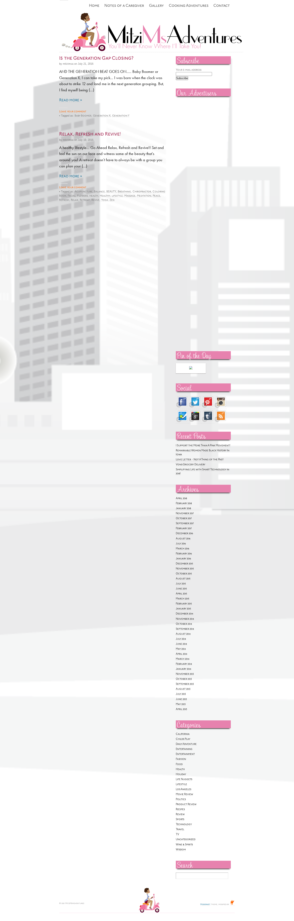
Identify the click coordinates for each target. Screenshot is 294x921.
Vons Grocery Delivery (190, 464)
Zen (112, 200)
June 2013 (181, 699)
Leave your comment (72, 111)
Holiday (181, 774)
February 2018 (184, 503)
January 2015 (183, 608)
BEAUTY (111, 191)
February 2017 (184, 528)
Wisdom (181, 849)
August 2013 (183, 689)
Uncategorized (185, 839)
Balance (99, 191)
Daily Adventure (186, 744)
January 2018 (183, 508)
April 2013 (181, 709)
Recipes (180, 809)
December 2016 (184, 533)
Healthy (105, 196)
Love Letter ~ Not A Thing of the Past (200, 459)
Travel (180, 829)
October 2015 (184, 573)
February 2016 (184, 553)
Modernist (205, 904)
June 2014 (181, 644)
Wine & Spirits (184, 844)
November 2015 (185, 568)
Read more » (70, 100)
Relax (74, 200)
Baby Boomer (83, 116)
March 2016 (182, 548)
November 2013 (185, 674)
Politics (181, 799)
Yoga (104, 200)
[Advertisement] (188, 160)
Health (180, 769)
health (93, 196)
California (183, 734)
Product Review (186, 804)
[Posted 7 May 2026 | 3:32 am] (191, 368)
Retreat (85, 200)
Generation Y (120, 116)
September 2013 (185, 684)
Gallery (156, 6)
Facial (72, 196)
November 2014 (185, 619)
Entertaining (184, 749)
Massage (129, 196)
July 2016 (181, 543)
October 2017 (184, 518)
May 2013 (181, 704)
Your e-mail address (188, 70)
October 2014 (184, 624)
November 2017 (185, 513)
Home (94, 6)
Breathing (124, 191)
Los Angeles (183, 789)
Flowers (82, 196)
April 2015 (181, 593)
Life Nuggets (184, 779)
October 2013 (184, 679)
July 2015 (181, 583)
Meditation (144, 196)
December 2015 (184, 563)
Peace (156, 196)
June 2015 (181, 588)
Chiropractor (142, 191)
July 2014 (181, 639)
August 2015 (183, 578)
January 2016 (183, 558)
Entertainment (185, 754)
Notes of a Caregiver (124, 6)
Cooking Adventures (188, 6)
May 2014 (181, 649)
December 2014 (184, 613)
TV (177, 834)
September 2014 (185, 629)
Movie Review (184, 794)
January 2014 (183, 669)
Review (180, 814)
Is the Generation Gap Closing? (96, 58)
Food (179, 764)
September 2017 (185, 523)
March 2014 (182, 659)
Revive (95, 200)
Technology (184, 824)
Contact (221, 6)
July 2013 (181, 694)
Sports (180, 819)
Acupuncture (83, 191)
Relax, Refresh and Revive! (90, 134)
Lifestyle (181, 784)
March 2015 (182, 598)
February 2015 (184, 603)
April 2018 (181, 498)
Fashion (181, 759)
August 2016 (183, 538)
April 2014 (181, 654)
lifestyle (117, 196)
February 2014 (184, 664)
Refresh (64, 200)
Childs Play (183, 739)
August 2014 (183, 634)
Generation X (102, 116)
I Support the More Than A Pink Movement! (203, 445)
